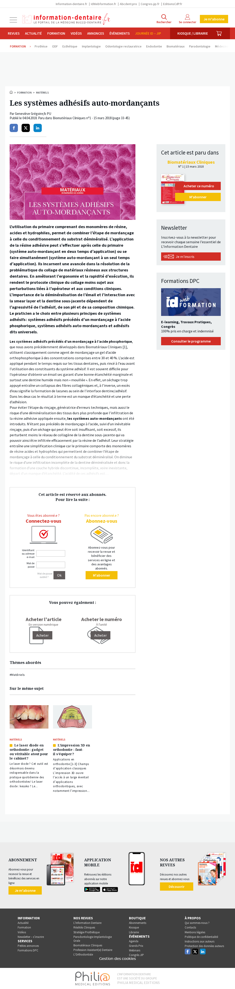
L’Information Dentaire (87, 923)
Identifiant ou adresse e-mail (28, 553)
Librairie (134, 932)
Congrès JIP (136, 955)
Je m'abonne (214, 19)
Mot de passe (30, 564)
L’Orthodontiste (83, 954)
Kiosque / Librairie (192, 33)
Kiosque (134, 927)
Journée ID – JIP (148, 33)
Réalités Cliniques (84, 927)
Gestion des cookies (117, 959)
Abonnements (137, 923)
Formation (56, 33)
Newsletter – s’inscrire (31, 937)
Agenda (133, 941)
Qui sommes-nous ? (197, 923)
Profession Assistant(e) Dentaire (92, 950)
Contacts (190, 927)
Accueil (11, 92)
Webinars (134, 950)
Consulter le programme (191, 341)
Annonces (95, 33)
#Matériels (17, 675)
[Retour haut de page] (226, 977)
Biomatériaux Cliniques (87, 945)
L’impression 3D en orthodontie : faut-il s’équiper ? (71, 749)
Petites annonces (28, 946)
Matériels (42, 92)
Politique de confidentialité (201, 937)
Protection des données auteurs (204, 946)
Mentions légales (195, 932)
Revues (14, 33)
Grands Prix (136, 946)
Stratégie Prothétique (86, 932)
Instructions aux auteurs (199, 941)
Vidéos (76, 33)
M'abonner (101, 575)
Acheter (100, 635)
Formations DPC (28, 950)
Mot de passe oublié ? (44, 575)
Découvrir (177, 886)
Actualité (33, 33)
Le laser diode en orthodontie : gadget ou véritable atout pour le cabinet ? (29, 751)
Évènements (119, 33)
